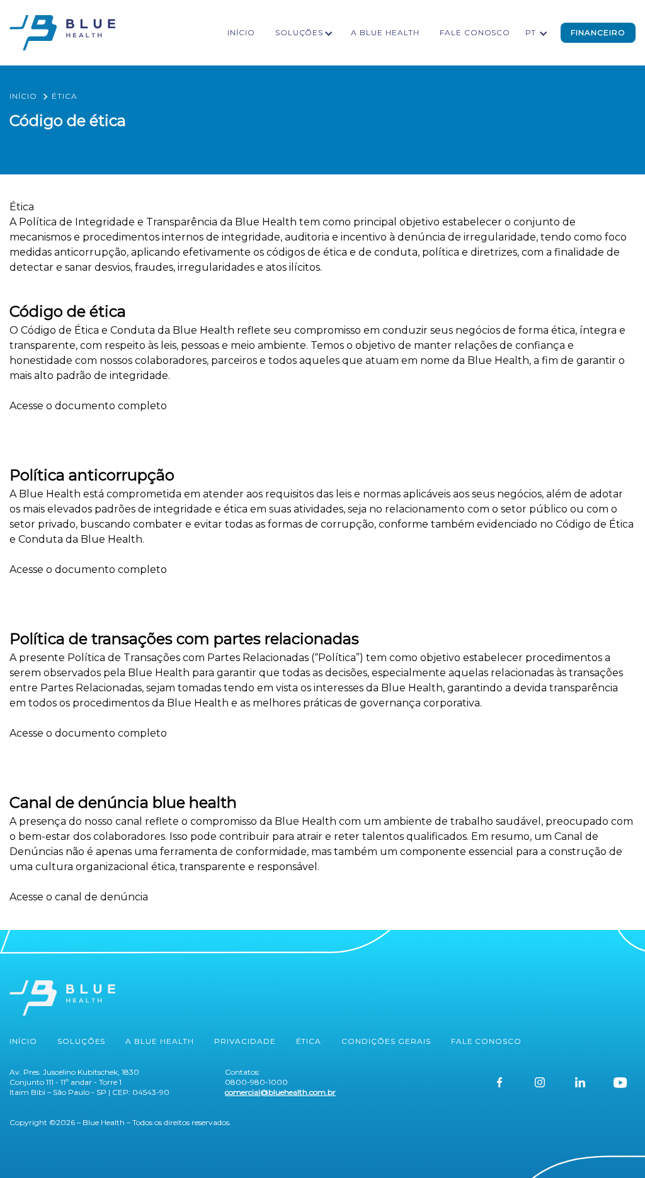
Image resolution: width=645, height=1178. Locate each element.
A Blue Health (385, 32)
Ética (309, 1041)
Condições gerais (385, 1041)
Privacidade (245, 1041)
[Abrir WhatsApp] (613, 1146)
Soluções (299, 32)
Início (241, 32)
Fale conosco (475, 32)
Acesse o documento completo (88, 406)
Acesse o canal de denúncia (78, 897)
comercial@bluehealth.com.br (280, 1092)
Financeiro (598, 32)
